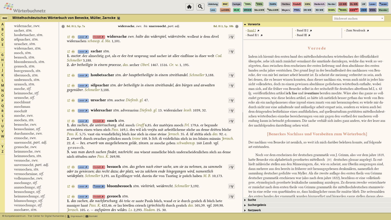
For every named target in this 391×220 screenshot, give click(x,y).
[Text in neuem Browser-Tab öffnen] (258, 30)
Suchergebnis (257, 205)
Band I (251, 30)
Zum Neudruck (355, 30)
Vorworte (254, 24)
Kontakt (93, 216)
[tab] (317, 24)
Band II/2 (302, 30)
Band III (302, 35)
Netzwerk (254, 210)
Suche (252, 200)
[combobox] (358, 18)
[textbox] (358, 18)
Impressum (76, 216)
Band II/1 (253, 35)
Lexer (82, 36)
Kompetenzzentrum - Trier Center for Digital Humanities (34, 216)
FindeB (97, 36)
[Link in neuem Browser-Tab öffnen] (86, 36)
